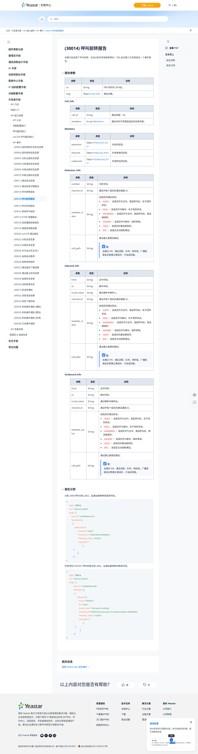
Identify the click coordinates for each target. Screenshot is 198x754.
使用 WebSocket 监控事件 (74, 666)
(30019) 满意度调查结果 (25, 228)
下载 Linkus (147, 5)
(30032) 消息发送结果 (24, 295)
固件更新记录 (15, 49)
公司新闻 (167, 714)
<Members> (98, 121)
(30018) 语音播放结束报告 (26, 222)
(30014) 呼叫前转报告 (54, 30)
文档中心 (45, 5)
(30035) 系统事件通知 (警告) (27, 312)
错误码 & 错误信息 (18, 334)
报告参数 (170, 60)
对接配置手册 (15, 93)
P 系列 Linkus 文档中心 (189, 392)
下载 (123, 714)
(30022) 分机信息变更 (24, 239)
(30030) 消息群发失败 (24, 284)
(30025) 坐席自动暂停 (24, 256)
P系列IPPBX (102, 709)
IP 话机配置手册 (17, 87)
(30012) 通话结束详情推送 (26, 186)
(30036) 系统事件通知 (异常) (27, 317)
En (175, 5)
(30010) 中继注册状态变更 (26, 175)
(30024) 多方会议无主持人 (26, 250)
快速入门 (15, 109)
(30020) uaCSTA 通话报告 (26, 233)
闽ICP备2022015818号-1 (66, 746)
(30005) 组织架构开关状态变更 (28, 147)
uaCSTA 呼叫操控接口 (23, 136)
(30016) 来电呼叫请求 (24, 211)
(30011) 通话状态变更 (24, 180)
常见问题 (13, 347)
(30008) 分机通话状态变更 (26, 163)
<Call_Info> (95, 93)
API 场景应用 (17, 329)
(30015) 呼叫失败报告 (24, 205)
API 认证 (17, 120)
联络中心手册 (15, 80)
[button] (6, 49)
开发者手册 (16, 30)
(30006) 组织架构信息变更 (26, 152)
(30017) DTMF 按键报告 (25, 217)
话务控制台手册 (16, 74)
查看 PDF (173, 48)
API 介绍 (15, 104)
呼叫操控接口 (19, 131)
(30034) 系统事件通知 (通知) (27, 306)
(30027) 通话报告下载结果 (26, 267)
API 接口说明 (28, 30)
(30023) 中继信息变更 (24, 245)
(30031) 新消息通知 (23, 289)
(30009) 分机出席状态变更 (26, 169)
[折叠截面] (191, 30)
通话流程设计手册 (18, 62)
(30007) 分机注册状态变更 (26, 158)
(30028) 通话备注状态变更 (26, 273)
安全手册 (13, 341)
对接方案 (146, 714)
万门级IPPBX (102, 719)
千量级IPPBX (102, 714)
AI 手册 (12, 68)
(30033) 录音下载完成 (24, 301)
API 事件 (39, 30)
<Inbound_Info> (101, 152)
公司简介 (167, 709)
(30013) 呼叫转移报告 (24, 191)
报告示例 (170, 65)
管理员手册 (14, 55)
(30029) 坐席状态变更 (24, 278)
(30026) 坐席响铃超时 (24, 261)
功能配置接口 (19, 125)
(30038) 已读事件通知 (24, 323)
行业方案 (146, 709)
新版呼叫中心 (102, 725)
